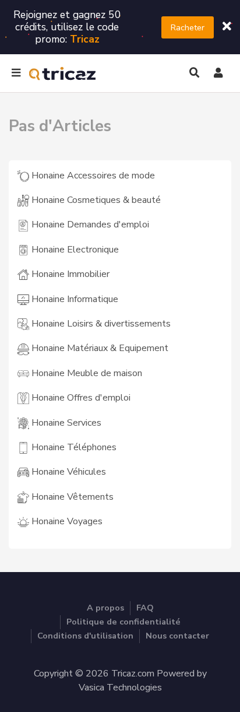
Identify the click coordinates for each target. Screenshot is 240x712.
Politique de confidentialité (123, 621)
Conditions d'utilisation (85, 635)
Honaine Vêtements (71, 496)
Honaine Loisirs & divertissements (100, 323)
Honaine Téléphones (73, 447)
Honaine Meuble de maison (85, 373)
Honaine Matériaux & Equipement (98, 348)
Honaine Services (65, 422)
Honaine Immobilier (69, 274)
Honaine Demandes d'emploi (89, 224)
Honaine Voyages (66, 521)
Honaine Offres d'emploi (79, 397)
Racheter (187, 27)
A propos (105, 607)
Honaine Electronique (74, 249)
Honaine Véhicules (67, 471)
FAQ (145, 607)
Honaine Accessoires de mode (92, 175)
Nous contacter (177, 635)
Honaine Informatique (73, 299)
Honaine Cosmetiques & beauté (95, 200)
